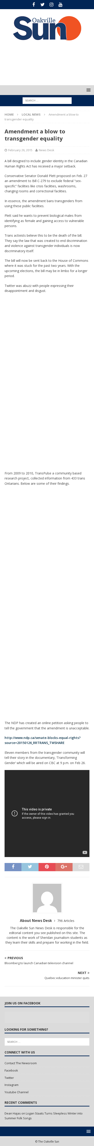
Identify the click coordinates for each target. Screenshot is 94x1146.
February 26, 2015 (20, 150)
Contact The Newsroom (21, 1063)
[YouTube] (60, 4)
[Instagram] (51, 4)
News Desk (46, 150)
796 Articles (65, 920)
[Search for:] (47, 100)
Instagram (11, 1085)
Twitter (9, 1078)
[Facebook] (34, 4)
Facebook (11, 1070)
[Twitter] (43, 4)
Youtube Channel (17, 1092)
